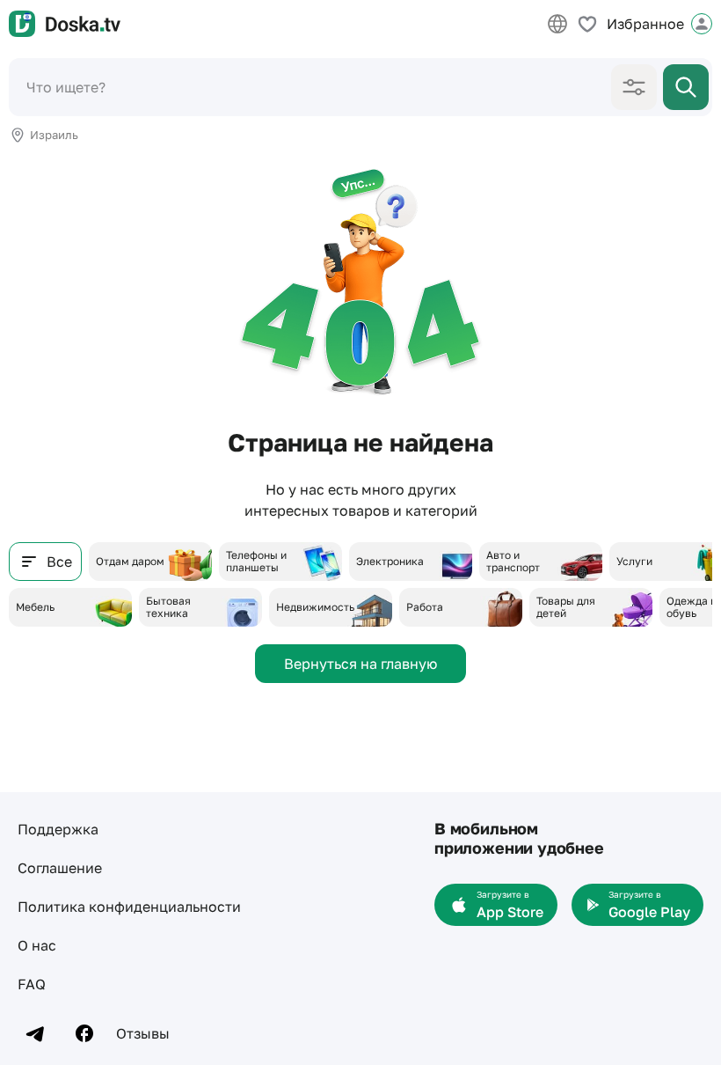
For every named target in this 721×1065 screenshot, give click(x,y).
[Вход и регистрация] (701, 23)
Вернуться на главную (360, 663)
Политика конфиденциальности (129, 906)
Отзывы (143, 1033)
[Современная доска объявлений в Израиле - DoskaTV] (64, 24)
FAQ (32, 984)
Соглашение (60, 868)
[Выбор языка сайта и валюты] (557, 23)
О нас (37, 945)
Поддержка (58, 829)
